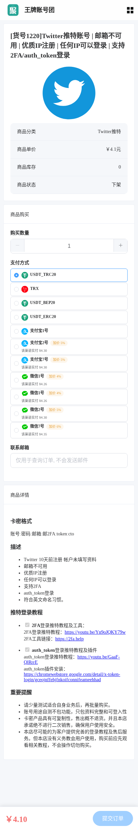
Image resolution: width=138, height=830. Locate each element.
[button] (17, 245)
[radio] (69, 275)
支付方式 (19, 262)
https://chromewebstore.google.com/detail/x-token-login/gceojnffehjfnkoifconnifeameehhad (72, 677)
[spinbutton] (69, 246)
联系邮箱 (19, 447)
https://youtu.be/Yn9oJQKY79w (95, 632)
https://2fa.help (69, 638)
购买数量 (19, 232)
